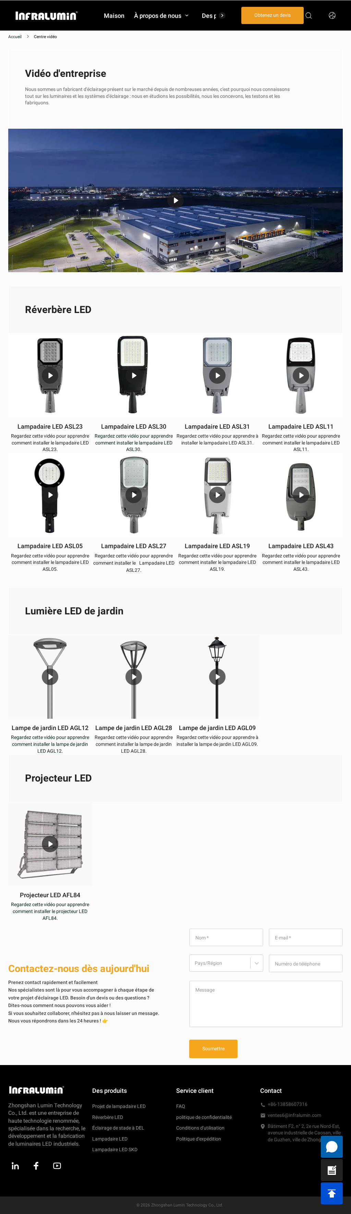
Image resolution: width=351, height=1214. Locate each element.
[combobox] (195, 966)
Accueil (15, 36)
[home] (46, 15)
